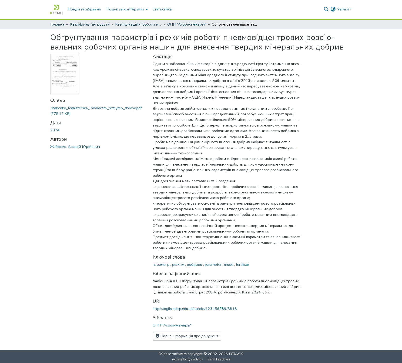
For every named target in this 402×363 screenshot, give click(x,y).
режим (178, 264)
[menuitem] (126, 9)
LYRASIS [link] (236, 353)
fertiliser (242, 264)
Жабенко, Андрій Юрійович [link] (75, 146)
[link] (98, 111)
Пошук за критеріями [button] (125, 9)
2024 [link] (55, 130)
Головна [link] (57, 24)
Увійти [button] (343, 9)
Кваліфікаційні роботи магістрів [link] (138, 24)
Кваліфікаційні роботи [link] (90, 24)
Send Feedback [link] (219, 359)
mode (229, 264)
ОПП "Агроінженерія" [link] (186, 24)
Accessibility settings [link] (187, 359)
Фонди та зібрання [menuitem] (84, 9)
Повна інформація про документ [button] (188, 336)
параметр (161, 264)
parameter (213, 264)
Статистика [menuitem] (162, 9)
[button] (56, 9)
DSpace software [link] (172, 353)
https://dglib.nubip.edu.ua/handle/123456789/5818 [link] (195, 308)
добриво (195, 264)
